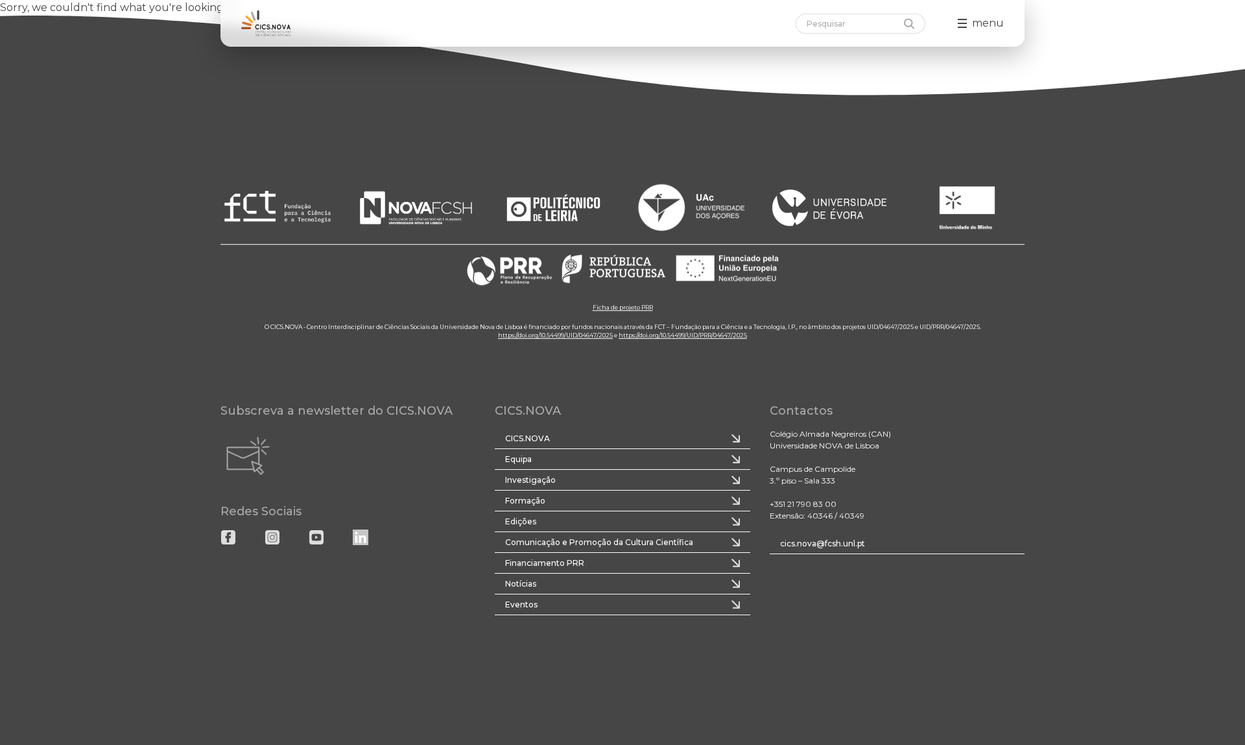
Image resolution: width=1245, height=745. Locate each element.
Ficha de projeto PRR (623, 307)
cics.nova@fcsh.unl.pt (822, 543)
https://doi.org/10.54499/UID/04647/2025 (555, 335)
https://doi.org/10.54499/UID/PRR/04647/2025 (683, 335)
